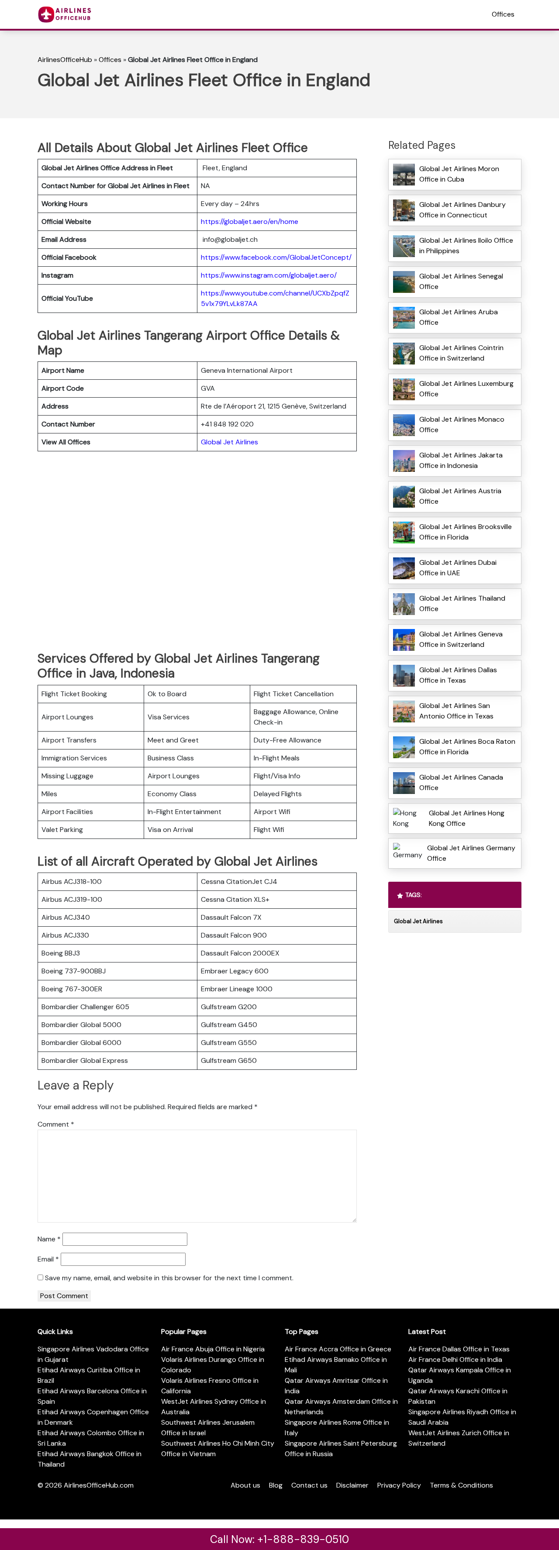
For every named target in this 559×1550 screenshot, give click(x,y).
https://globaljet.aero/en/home (249, 221)
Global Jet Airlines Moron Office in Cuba (459, 174)
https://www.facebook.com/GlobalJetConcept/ (276, 257)
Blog (276, 1485)
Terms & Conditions (461, 1485)
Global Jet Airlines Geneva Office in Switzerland (461, 639)
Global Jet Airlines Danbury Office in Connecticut (462, 210)
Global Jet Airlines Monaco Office (461, 424)
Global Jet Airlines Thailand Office (462, 603)
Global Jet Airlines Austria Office (460, 496)
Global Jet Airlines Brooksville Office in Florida (465, 532)
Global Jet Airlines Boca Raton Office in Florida (467, 746)
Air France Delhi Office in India (455, 1359)
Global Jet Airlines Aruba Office (458, 317)
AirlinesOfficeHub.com (99, 1485)
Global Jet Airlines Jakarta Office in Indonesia (461, 460)
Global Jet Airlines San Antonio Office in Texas (456, 711)
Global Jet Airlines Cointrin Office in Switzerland (461, 353)
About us (245, 1485)
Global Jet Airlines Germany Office (471, 853)
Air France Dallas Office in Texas (459, 1349)
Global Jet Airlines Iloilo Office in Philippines (466, 245)
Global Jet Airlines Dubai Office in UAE (458, 567)
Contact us (309, 1485)
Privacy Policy (399, 1485)
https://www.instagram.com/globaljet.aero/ (269, 275)
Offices (503, 14)
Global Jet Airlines (229, 442)
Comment (56, 1124)
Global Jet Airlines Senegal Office (461, 281)
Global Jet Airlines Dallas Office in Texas (458, 675)
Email (48, 1259)
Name (49, 1239)
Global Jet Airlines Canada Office (461, 782)
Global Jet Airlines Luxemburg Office (466, 389)
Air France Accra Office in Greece (338, 1349)
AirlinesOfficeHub (65, 59)
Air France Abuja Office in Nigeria (213, 1349)
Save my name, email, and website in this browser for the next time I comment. (169, 1277)
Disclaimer (352, 1485)
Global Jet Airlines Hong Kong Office (466, 818)
